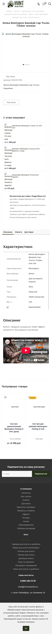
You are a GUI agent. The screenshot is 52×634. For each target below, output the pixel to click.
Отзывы (26, 518)
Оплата (26, 500)
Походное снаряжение (26, 565)
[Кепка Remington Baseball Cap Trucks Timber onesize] (26, 48)
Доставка (26, 503)
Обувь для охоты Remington (26, 547)
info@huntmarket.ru (28, 587)
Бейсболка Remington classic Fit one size (27, 127)
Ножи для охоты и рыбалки (26, 569)
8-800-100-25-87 (28, 581)
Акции (26, 521)
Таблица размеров (26, 528)
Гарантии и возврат (26, 507)
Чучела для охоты (26, 555)
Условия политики (25, 622)
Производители (26, 525)
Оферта (26, 514)
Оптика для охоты (26, 551)
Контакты (26, 493)
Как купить (26, 496)
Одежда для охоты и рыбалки (26, 544)
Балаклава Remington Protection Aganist (25, 176)
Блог (26, 534)
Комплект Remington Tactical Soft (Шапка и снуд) (26, 150)
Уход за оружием (26, 562)
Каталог (26, 540)
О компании (26, 489)
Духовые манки (26, 558)
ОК (26, 628)
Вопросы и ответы (26, 510)
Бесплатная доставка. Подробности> (28, 196)
